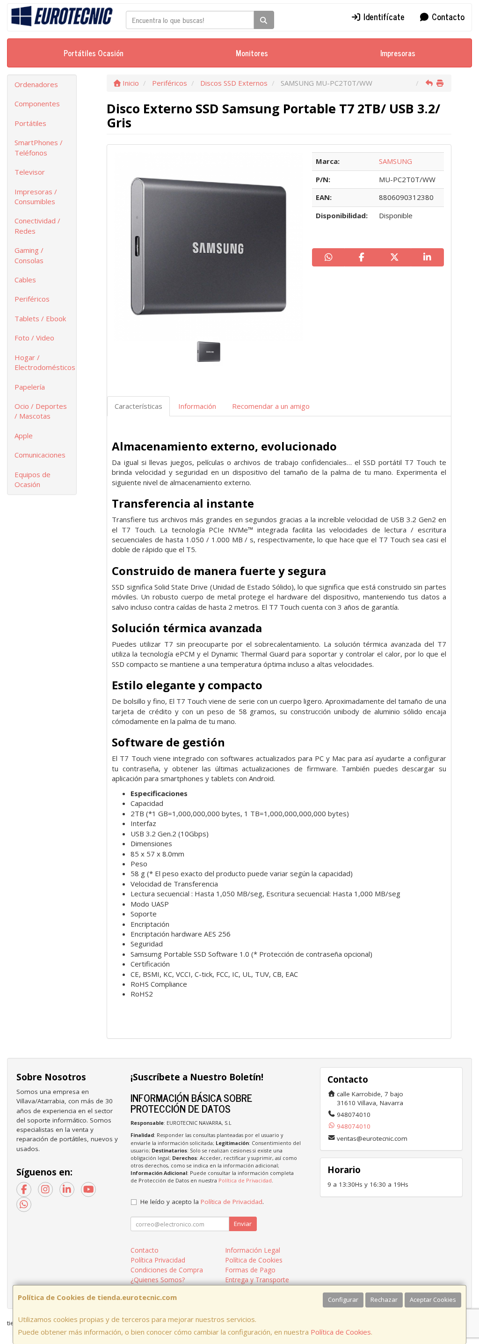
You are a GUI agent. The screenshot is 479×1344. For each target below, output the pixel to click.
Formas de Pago (250, 1269)
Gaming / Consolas (29, 255)
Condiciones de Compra (167, 1269)
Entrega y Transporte (257, 1279)
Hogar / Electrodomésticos (45, 362)
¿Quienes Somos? (158, 1279)
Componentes (37, 103)
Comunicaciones (40, 454)
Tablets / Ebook (40, 318)
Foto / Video (34, 337)
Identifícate (383, 16)
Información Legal (252, 1250)
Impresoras (397, 53)
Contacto (446, 16)
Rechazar (384, 1299)
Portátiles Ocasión (93, 53)
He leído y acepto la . (202, 1201)
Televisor (30, 172)
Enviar (243, 1223)
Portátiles (30, 123)
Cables (25, 279)
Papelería (30, 386)
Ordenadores (36, 84)
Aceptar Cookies (433, 1299)
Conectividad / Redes (37, 225)
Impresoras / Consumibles (36, 196)
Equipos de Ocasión (33, 479)
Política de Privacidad (245, 1180)
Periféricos (32, 298)
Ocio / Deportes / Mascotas (41, 411)
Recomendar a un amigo (271, 406)
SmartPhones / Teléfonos (39, 147)
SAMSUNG (395, 161)
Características (138, 406)
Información (197, 406)
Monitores (252, 53)
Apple (24, 435)
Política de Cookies (341, 1332)
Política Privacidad (158, 1259)
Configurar (343, 1299)
